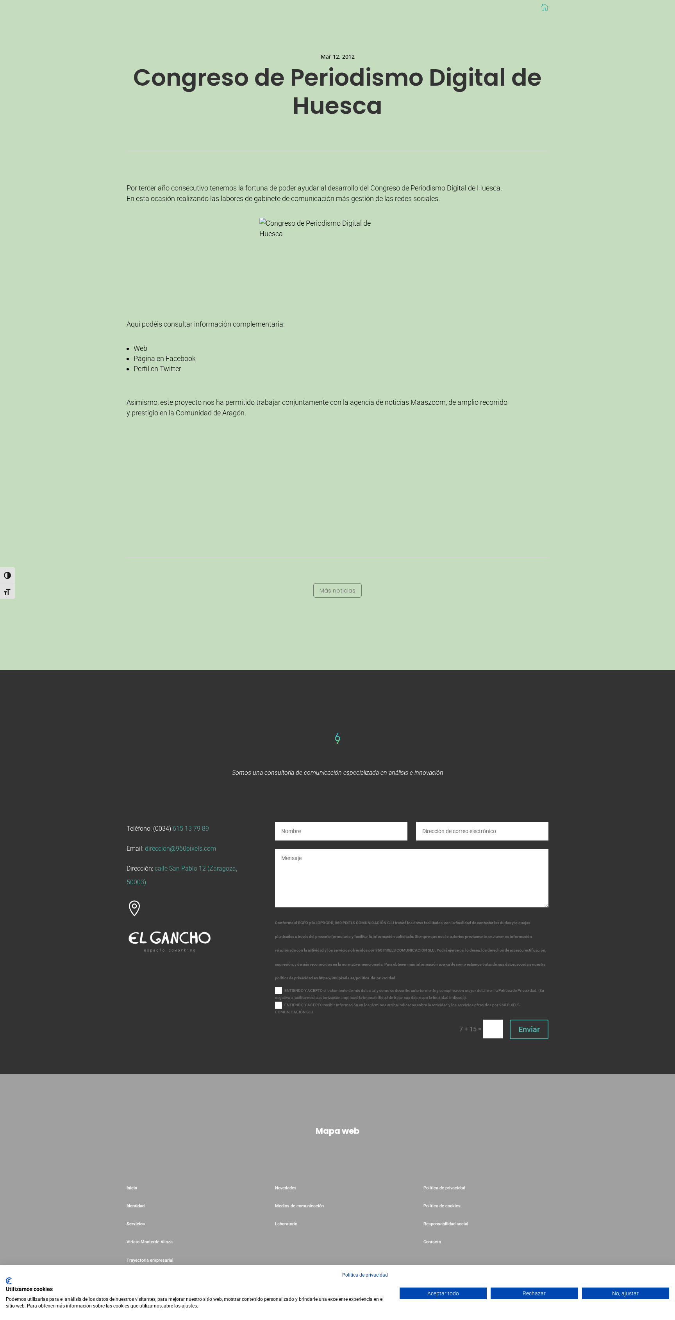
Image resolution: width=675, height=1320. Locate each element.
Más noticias (337, 590)
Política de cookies (442, 1206)
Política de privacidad (444, 1188)
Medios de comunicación (299, 1206)
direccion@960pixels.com (180, 848)
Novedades (285, 1188)
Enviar (529, 1029)
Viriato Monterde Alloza (150, 1242)
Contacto (432, 1242)
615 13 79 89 (191, 828)
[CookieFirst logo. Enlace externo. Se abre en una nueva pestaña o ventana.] (9, 1280)
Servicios (136, 1224)
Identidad (136, 1206)
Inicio (132, 1188)
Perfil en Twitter (157, 369)
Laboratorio (286, 1224)
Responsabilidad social (445, 1224)
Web (140, 348)
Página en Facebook (165, 358)
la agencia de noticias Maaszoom (394, 402)
